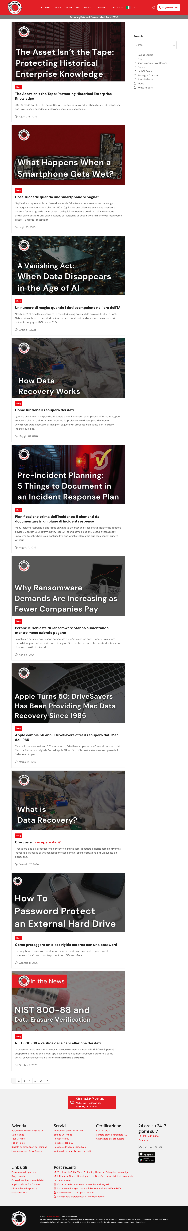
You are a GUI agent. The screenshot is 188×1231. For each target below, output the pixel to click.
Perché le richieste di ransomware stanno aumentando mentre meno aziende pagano (62, 630)
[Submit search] (174, 45)
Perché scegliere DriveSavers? (27, 1130)
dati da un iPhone (63, 1134)
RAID (69, 7)
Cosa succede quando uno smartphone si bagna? (57, 197)
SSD (78, 7)
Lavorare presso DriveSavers (26, 1151)
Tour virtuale (18, 1138)
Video (140, 83)
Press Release (145, 79)
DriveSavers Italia (53, 1217)
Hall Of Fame (144, 71)
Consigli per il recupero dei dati (27, 1180)
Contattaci (143, 1140)
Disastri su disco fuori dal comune (29, 1147)
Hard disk (45, 7)
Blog (18, 87)
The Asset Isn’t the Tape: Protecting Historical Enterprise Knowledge (93, 1172)
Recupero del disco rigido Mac (70, 1147)
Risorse (116, 7)
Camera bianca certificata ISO (111, 1134)
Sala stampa (17, 1134)
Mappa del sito (19, 1192)
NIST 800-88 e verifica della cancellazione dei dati (58, 1043)
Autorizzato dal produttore (110, 1138)
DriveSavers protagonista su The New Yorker (80, 1196)
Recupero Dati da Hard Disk (68, 1130)
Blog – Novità (18, 1176)
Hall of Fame (18, 1142)
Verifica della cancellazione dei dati (72, 1151)
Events (141, 67)
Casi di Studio (145, 55)
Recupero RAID (62, 1138)
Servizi (87, 7)
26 (42, 1080)
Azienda (101, 7)
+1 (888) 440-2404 (148, 1136)
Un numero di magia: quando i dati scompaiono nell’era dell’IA (68, 307)
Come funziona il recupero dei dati (44, 410)
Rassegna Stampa (147, 75)
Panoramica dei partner (23, 1172)
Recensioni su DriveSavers (152, 63)
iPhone (58, 7)
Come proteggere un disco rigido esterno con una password (66, 944)
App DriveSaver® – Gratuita (25, 1184)
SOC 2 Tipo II (103, 1130)
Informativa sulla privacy (24, 1188)
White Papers (145, 87)
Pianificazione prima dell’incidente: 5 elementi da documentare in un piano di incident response (57, 519)
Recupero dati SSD (63, 1142)
